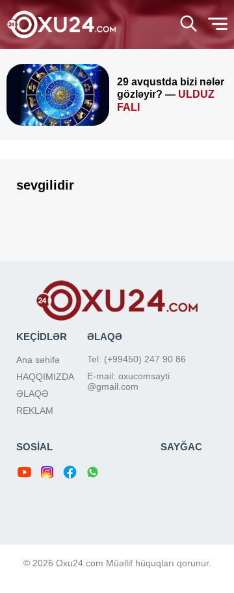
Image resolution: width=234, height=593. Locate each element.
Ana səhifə (38, 359)
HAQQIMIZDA (45, 376)
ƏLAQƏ (32, 393)
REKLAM (34, 410)
